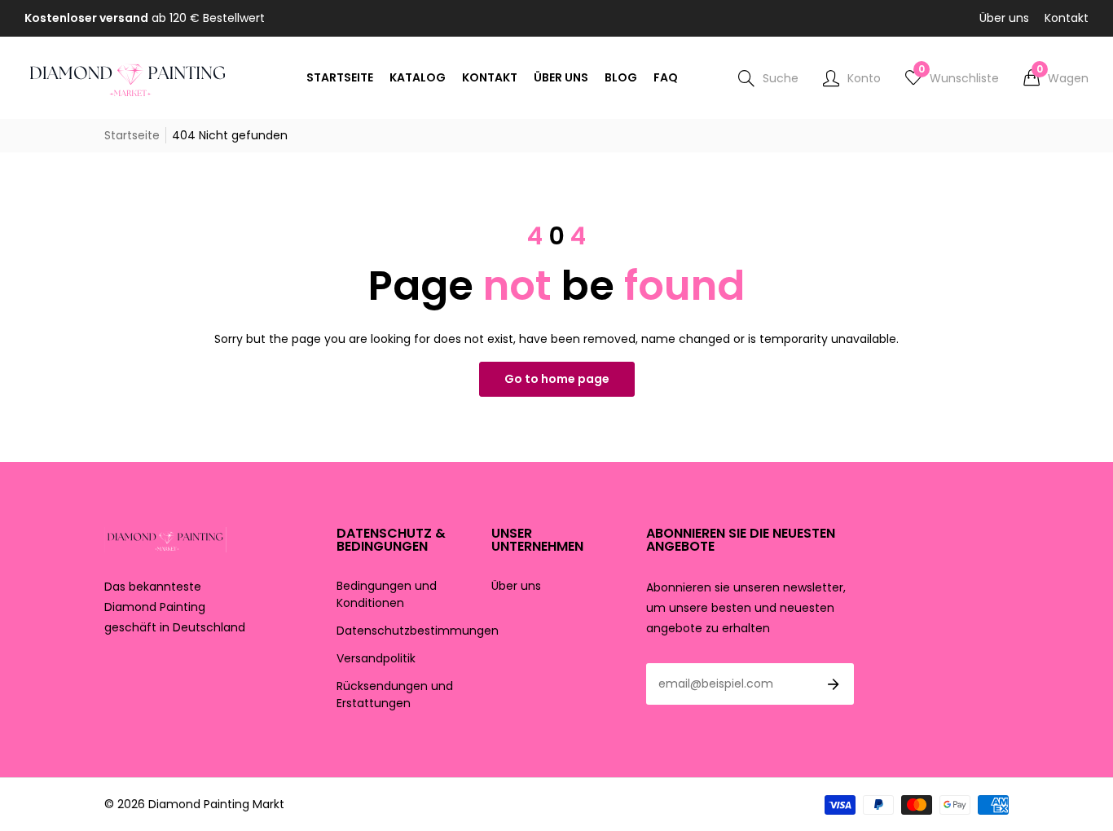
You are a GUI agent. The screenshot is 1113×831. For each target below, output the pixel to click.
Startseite (132, 135)
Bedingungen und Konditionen (387, 594)
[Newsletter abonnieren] (833, 684)
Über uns (1004, 18)
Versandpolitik (376, 658)
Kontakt (1067, 18)
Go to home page (556, 379)
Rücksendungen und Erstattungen (395, 694)
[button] (1056, 78)
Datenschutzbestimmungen (418, 630)
